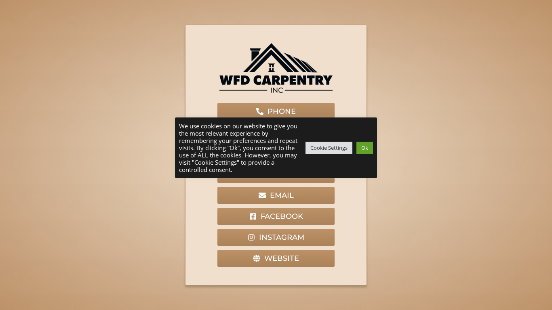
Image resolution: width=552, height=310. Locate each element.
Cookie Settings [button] (329, 147)
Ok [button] (364, 147)
